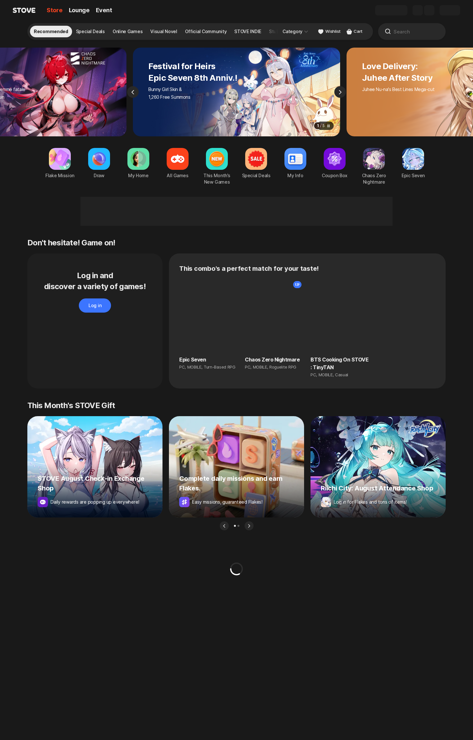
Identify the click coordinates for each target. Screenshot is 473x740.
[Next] (340, 92)
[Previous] (133, 92)
